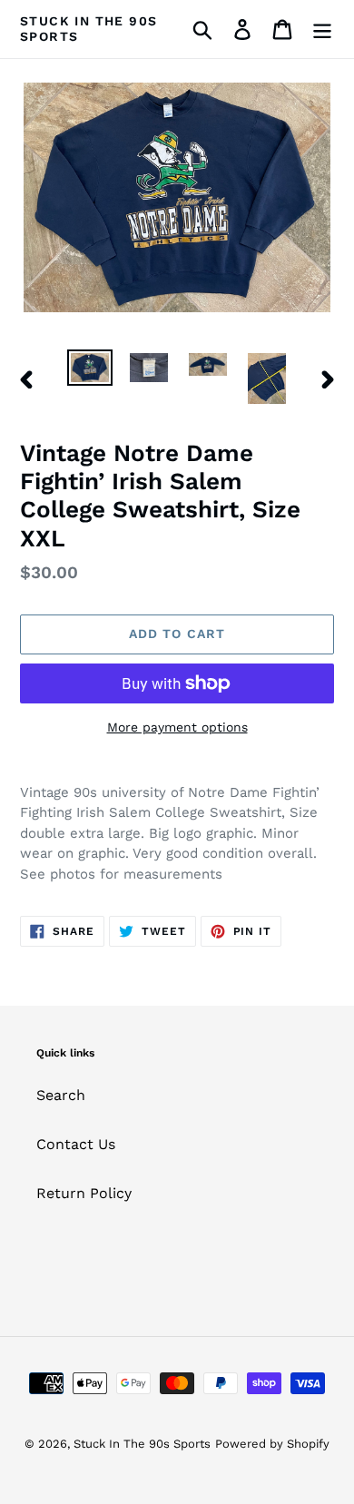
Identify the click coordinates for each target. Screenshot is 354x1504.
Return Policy (84, 1193)
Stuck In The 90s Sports (88, 29)
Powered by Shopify (272, 1443)
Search (60, 1095)
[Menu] (322, 29)
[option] (90, 369)
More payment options (177, 727)
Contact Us (75, 1144)
